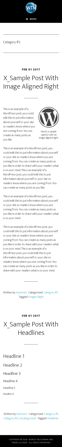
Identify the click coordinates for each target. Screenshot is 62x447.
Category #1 (51, 414)
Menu (33, 19)
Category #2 (51, 292)
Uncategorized (27, 418)
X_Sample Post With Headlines (31, 329)
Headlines (53, 418)
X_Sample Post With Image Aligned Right (31, 82)
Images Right (36, 296)
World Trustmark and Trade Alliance (31, 7)
